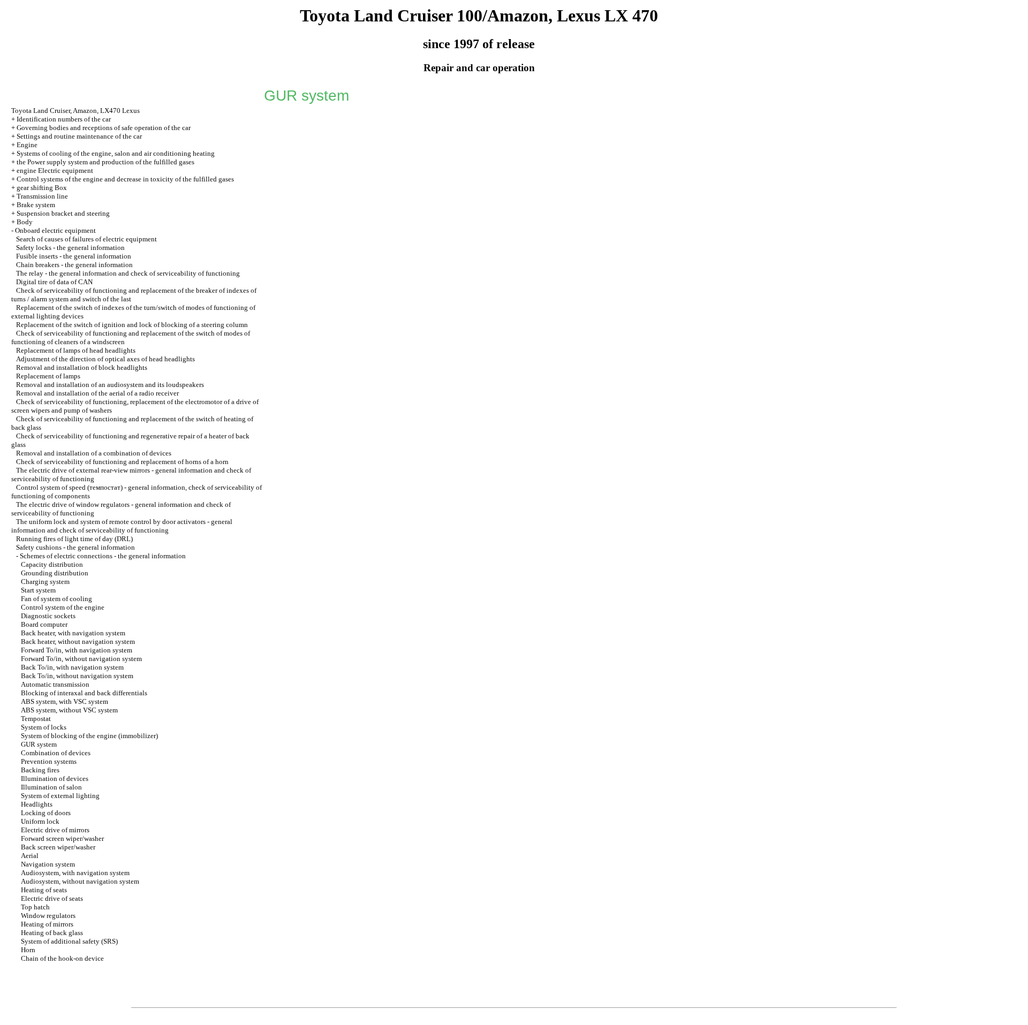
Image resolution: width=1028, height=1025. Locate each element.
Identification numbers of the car (64, 119)
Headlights (36, 804)
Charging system (45, 582)
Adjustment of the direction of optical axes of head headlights (105, 359)
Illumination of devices (54, 779)
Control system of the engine (62, 607)
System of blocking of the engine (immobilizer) (89, 736)
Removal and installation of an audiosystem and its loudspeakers (110, 385)
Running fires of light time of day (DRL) (74, 539)
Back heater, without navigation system (78, 641)
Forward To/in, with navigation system (76, 650)
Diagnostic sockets (48, 616)
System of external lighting (60, 796)
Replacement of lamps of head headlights (75, 350)
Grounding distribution (54, 573)
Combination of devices (55, 753)
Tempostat (36, 719)
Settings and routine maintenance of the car (79, 136)
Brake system (36, 205)
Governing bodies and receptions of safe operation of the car (104, 128)
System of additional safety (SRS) (69, 941)
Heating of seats (44, 890)
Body (25, 222)
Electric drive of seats (52, 898)
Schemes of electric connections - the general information (103, 556)
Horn (28, 950)
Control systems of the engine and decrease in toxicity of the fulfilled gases (125, 179)
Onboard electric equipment (55, 230)
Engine (27, 145)
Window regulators (48, 916)
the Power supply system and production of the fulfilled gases (105, 162)
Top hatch (35, 907)
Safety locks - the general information (70, 248)
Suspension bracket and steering (63, 213)
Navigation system (48, 864)
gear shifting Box (42, 188)
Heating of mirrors (47, 924)
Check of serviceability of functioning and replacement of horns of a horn (122, 462)
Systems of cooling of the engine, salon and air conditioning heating (116, 153)
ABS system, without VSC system (69, 710)
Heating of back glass (52, 933)
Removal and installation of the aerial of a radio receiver (97, 393)
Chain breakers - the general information (74, 265)
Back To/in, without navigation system (77, 676)
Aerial (30, 856)
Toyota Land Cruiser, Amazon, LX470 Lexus (75, 111)
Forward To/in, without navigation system (81, 659)
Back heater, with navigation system (73, 633)
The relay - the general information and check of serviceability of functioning (128, 273)
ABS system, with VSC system (64, 701)
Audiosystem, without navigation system (80, 881)
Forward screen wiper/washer (62, 838)
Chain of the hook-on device (62, 958)
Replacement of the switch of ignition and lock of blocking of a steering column (132, 325)
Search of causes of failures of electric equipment (86, 239)
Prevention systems (49, 761)
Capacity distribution (52, 564)
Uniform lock (40, 821)
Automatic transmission (55, 684)
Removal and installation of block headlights (81, 367)
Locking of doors (46, 813)
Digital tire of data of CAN (54, 282)
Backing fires (40, 770)
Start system (38, 590)
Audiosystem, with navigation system (75, 873)
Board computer (44, 624)
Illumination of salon (51, 787)
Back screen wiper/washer (58, 847)
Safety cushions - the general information (75, 547)
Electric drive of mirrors (55, 830)
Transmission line (42, 196)
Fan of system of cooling (56, 599)
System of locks (43, 727)
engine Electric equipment (55, 170)
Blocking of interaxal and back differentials (84, 693)
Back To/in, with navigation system (72, 667)
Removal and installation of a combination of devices (93, 453)
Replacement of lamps (48, 376)
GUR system (39, 744)
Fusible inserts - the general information (73, 256)
